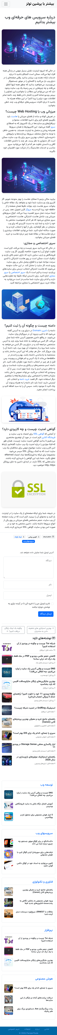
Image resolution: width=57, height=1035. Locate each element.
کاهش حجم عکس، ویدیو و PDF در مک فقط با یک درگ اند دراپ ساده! (33, 657)
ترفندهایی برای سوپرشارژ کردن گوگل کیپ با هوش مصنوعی (35, 854)
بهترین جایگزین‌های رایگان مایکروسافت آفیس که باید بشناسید (34, 683)
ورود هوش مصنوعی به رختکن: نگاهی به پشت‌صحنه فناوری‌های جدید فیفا (36, 902)
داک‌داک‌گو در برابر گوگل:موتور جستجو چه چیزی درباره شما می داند (35, 843)
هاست (14, 116)
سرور (53, 127)
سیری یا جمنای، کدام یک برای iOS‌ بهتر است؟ (34, 733)
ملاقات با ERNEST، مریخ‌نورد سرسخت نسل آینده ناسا (34, 913)
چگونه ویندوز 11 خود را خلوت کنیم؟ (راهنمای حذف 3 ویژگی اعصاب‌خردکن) (34, 695)
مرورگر (28, 209)
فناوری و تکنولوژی (42, 882)
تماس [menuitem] (46, 1029)
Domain (37, 331)
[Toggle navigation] (6, 4)
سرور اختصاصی (18, 272)
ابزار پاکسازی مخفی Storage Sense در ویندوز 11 (33, 746)
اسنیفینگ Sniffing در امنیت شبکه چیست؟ (34, 708)
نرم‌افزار (48, 930)
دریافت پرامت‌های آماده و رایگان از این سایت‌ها (36, 999)
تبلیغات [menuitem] (27, 1029)
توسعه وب (46, 785)
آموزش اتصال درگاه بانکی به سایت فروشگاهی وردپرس (34, 805)
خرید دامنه (24, 379)
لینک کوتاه (18, 537)
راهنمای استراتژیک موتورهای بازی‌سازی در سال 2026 (36, 758)
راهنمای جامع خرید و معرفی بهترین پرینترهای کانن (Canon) (34, 720)
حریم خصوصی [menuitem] (14, 1029)
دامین (45, 331)
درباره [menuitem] (37, 1029)
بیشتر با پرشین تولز (40, 4)
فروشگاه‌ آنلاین (48, 437)
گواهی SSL (38, 434)
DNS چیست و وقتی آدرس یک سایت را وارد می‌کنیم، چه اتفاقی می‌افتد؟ (35, 670)
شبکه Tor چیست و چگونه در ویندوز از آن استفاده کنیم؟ (36, 645)
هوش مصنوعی (44, 979)
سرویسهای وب (28, 541)
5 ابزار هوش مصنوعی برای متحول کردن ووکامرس (36, 816)
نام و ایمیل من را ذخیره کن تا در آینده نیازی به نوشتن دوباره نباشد (29, 605)
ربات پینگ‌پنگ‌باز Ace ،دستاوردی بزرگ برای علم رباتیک (35, 1010)
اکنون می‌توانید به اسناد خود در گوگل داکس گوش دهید (35, 865)
